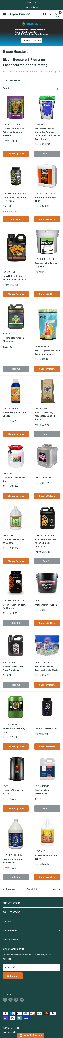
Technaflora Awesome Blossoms (14, 339)
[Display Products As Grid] (54, 88)
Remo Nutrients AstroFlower (42, 792)
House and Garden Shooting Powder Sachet (47, 668)
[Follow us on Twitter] (10, 1000)
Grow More (8, 535)
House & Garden (10, 408)
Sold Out (47, 153)
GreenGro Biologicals (13, 124)
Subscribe (12, 976)
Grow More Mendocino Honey (45, 857)
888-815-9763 (31, 2)
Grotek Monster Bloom (45, 604)
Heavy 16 (7, 786)
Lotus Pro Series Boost (46, 728)
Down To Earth (41, 408)
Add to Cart (16, 219)
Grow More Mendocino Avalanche (14, 541)
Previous (10, 889)
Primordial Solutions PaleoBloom (13, 861)
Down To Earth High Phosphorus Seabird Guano (44, 415)
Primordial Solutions (13, 855)
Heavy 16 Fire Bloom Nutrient (13, 792)
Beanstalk (39, 124)
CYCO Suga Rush (42, 477)
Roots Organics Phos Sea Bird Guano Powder (47, 352)
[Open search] (44, 14)
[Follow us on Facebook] (5, 1000)
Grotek (37, 601)
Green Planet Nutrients (14, 193)
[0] (57, 14)
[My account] (50, 14)
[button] (30, 1035)
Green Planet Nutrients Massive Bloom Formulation (46, 543)
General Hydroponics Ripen (45, 199)
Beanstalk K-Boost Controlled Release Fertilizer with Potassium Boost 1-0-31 (47, 133)
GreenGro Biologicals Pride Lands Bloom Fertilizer (13, 132)
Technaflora (9, 334)
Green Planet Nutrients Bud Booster (15, 606)
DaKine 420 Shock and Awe (14, 479)
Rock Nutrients (10, 272)
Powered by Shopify (11, 1032)
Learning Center (31, 7)
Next (54, 889)
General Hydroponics (44, 193)
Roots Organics (41, 346)
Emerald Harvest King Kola (14, 730)
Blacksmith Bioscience (45, 259)
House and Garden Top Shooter (14, 414)
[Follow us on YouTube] (22, 1000)
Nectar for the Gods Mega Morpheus (13, 668)
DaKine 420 (8, 473)
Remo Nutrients (41, 786)
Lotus (37, 724)
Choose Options (16, 153)
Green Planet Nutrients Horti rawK (15, 199)
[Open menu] (4, 14)
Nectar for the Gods (12, 662)
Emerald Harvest (11, 724)
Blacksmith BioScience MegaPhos (45, 265)
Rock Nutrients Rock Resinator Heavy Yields (15, 278)
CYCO (36, 473)
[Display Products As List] (58, 88)
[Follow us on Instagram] (16, 1000)
